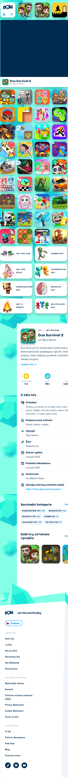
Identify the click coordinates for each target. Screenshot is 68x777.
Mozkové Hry (57, 511)
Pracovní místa (12, 756)
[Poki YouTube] (24, 765)
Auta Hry (9, 639)
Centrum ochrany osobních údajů (18, 697)
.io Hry (8, 645)
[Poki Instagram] (16, 765)
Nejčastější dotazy (14, 683)
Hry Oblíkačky (12, 663)
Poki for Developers (15, 737)
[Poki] (8, 7)
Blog (7, 750)
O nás (8, 731)
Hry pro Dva (52, 330)
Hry (40, 330)
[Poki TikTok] (8, 765)
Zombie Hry (51, 517)
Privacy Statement (14, 705)
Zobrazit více (27, 364)
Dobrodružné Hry (33, 511)
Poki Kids (10, 743)
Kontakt (9, 689)
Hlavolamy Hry (32, 522)
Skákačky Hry (31, 517)
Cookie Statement (14, 711)
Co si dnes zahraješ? (11, 14)
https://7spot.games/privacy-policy (43, 489)
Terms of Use (12, 717)
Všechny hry (11, 669)
